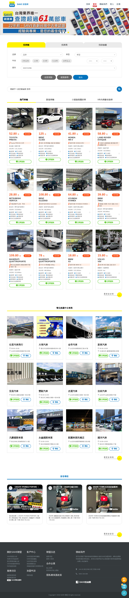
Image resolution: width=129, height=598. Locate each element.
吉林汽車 (102, 391)
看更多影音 (109, 534)
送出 (81, 77)
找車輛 (26, 45)
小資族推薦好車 (79, 99)
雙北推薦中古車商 (64, 308)
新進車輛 (50, 99)
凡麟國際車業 (16, 437)
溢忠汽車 (106, 148)
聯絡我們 (103, 4)
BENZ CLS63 (42, 138)
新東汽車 (102, 344)
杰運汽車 (72, 391)
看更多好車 (109, 294)
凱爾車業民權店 (76, 437)
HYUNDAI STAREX (72, 199)
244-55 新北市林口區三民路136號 (89, 569)
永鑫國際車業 (46, 437)
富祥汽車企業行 (78, 146)
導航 (27, 356)
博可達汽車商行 (49, 146)
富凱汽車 (17, 146)
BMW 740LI (100, 199)
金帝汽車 (72, 344)
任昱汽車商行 (16, 344)
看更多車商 (109, 457)
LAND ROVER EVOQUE (104, 138)
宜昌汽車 (13, 391)
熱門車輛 (24, 99)
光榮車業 (106, 268)
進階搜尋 (64, 77)
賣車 (95, 4)
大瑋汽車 (43, 344)
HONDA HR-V (71, 138)
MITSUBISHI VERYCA (15, 199)
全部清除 (48, 77)
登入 (112, 4)
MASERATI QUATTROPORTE (17, 260)
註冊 (119, 4)
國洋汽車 (102, 437)
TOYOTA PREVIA (13, 138)
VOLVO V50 (101, 260)
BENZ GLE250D (43, 199)
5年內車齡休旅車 (105, 99)
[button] (60, 32)
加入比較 (27, 134)
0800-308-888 (83, 574)
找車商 (64, 45)
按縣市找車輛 (27, 68)
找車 (88, 4)
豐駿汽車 (43, 391)
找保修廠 (103, 45)
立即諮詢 (21, 161)
